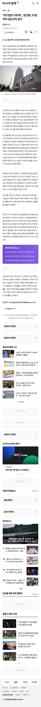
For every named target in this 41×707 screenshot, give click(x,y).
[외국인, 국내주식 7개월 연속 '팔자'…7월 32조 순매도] (8, 398)
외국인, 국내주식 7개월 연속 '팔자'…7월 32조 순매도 (26, 394)
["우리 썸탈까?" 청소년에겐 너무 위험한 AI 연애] (9, 627)
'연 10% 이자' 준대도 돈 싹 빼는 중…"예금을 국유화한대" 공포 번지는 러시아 (20, 252)
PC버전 (25, 682)
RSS (27, 691)
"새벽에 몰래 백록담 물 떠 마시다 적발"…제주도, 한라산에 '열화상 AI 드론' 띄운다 (22, 541)
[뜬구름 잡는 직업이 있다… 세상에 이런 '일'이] (9, 649)
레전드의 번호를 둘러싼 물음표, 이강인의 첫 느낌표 (28, 634)
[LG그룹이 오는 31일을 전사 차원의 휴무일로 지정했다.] (20, 78)
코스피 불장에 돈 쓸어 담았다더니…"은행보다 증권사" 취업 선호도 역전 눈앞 (27, 656)
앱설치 (16, 682)
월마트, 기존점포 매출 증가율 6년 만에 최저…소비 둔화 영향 (27, 374)
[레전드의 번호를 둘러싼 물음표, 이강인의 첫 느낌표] (9, 638)
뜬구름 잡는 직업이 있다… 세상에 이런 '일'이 (27, 645)
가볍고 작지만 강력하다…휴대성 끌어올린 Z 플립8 (26, 353)
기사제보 (21, 691)
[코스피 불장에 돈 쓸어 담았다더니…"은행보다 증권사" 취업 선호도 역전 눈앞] (9, 660)
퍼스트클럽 (5, 691)
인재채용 (23, 688)
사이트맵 (34, 682)
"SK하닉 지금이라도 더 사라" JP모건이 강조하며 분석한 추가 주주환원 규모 (15, 561)
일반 (8, 11)
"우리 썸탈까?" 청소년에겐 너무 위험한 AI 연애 (27, 623)
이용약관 (17, 695)
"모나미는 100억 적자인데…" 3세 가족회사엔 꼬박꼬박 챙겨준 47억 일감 (20, 256)
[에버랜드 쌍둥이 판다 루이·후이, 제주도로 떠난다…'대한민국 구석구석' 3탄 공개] (32, 553)
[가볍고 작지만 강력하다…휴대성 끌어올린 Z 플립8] (8, 357)
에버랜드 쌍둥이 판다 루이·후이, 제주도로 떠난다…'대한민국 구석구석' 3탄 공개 (15, 551)
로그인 (7, 682)
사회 (4, 11)
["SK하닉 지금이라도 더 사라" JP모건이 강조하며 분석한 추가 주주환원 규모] (32, 564)
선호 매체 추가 (10, 32)
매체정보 (25, 695)
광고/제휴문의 (14, 688)
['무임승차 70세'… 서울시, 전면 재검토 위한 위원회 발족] (32, 585)
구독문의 (13, 691)
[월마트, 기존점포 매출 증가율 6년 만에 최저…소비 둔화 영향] (8, 377)
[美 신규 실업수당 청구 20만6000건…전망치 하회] (8, 388)
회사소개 (5, 688)
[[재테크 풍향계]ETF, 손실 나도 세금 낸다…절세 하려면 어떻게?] (8, 367)
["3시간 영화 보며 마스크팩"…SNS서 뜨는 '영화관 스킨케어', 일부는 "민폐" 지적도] (32, 575)
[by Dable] (34, 594)
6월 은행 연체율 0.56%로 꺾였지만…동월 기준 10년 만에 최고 (20, 260)
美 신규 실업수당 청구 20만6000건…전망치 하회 (25, 384)
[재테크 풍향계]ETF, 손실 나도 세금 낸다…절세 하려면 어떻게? (27, 364)
